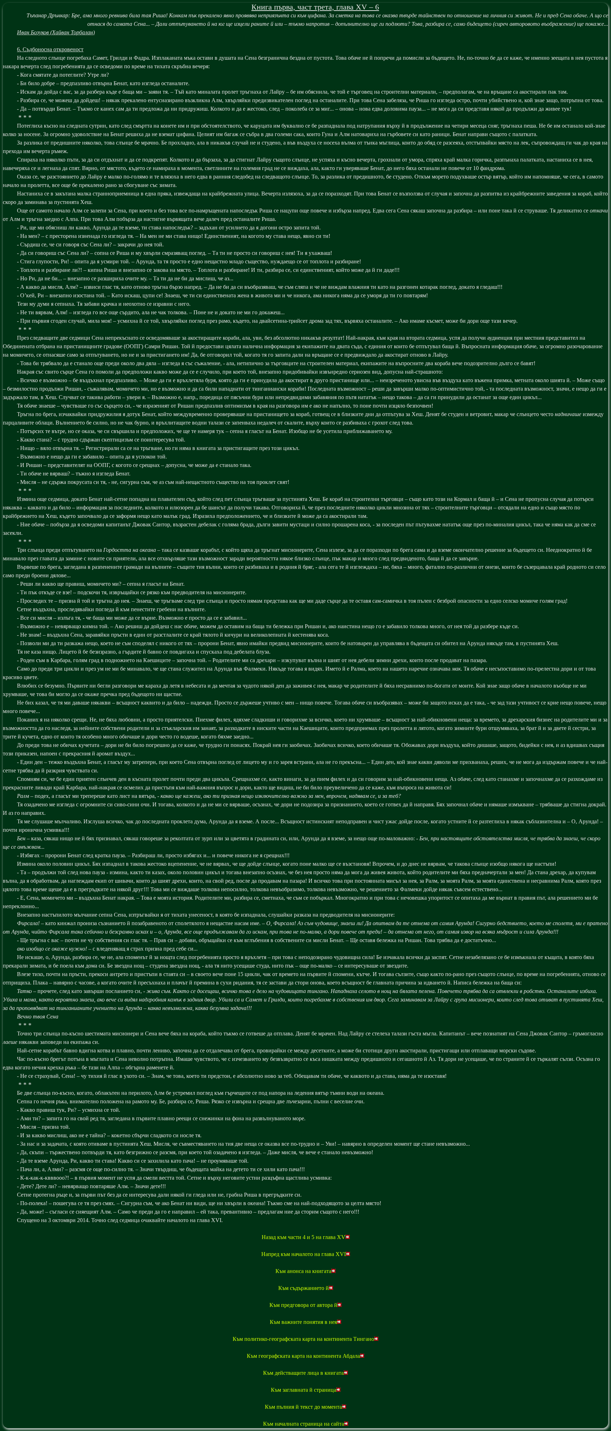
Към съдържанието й (303, 1288)
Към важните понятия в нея (303, 1322)
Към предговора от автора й (303, 1305)
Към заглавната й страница (303, 1390)
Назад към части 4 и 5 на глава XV (303, 1237)
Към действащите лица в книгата (303, 1373)
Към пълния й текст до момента (303, 1407)
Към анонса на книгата (303, 1271)
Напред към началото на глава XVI (303, 1254)
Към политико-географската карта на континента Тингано (303, 1339)
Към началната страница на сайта (303, 1424)
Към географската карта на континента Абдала (303, 1356)
